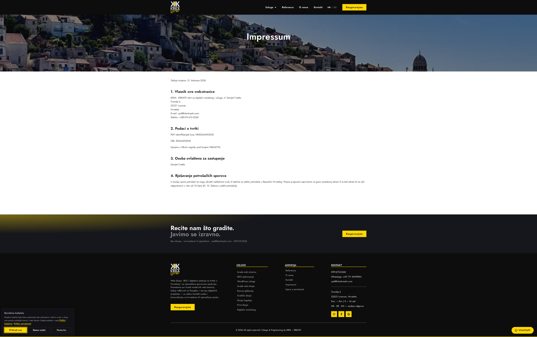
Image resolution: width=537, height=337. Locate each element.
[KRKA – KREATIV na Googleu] (349, 314)
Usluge (269, 7)
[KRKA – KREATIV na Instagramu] (334, 314)
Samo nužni (39, 330)
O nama (303, 7)
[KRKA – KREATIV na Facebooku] (341, 314)
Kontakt (318, 7)
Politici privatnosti (22, 323)
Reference (288, 7)
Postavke (61, 330)
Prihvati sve (15, 330)
